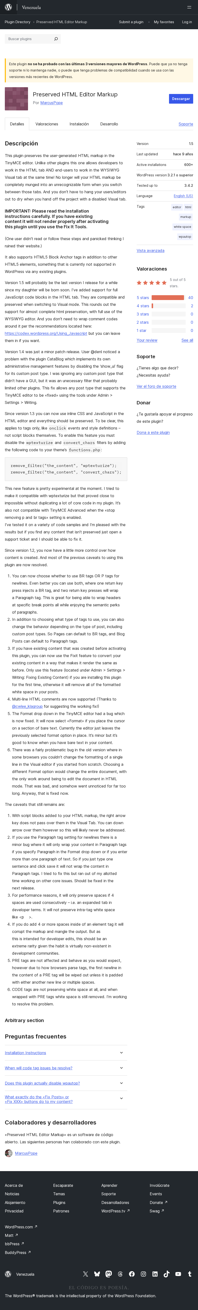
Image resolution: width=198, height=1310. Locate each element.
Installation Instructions (25, 1053)
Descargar (181, 99)
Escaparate (63, 1185)
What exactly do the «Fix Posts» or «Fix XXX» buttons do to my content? (39, 1099)
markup (185, 217)
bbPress (14, 1243)
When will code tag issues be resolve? (38, 1068)
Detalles (17, 124)
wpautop (185, 236)
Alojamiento (15, 1202)
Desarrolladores (115, 1202)
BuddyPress (18, 1252)
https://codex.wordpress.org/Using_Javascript (46, 333)
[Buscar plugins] (56, 39)
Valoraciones (46, 124)
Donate (159, 1202)
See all (187, 340)
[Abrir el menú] (190, 7)
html (188, 207)
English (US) (183, 196)
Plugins (59, 1202)
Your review (147, 340)
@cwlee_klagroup (27, 706)
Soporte (186, 124)
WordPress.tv (115, 1211)
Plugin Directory (17, 22)
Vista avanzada (150, 250)
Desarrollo (109, 124)
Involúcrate (160, 1185)
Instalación (79, 124)
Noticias (12, 1193)
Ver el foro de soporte (156, 386)
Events (156, 1193)
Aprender (109, 1185)
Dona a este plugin (153, 432)
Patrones (61, 1211)
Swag (157, 1211)
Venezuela (25, 1274)
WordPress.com (21, 1226)
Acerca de (14, 1185)
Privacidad (14, 1211)
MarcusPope (51, 102)
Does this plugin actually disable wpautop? (42, 1083)
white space (182, 227)
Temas (59, 1193)
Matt (11, 1235)
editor (177, 207)
